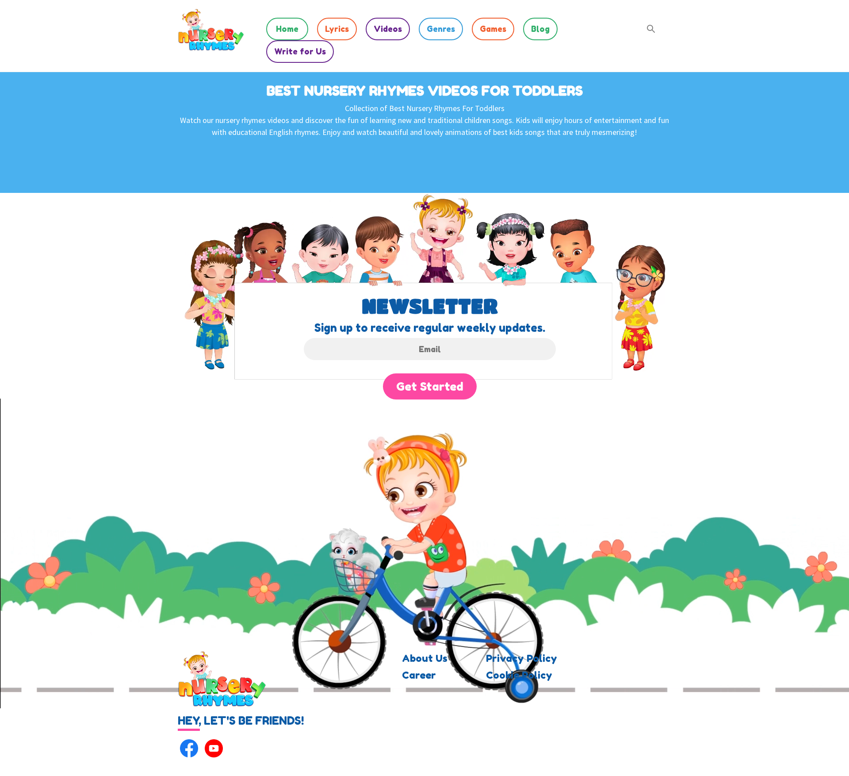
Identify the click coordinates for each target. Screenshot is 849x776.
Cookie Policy (519, 675)
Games (493, 29)
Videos (388, 29)
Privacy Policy (521, 658)
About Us (424, 658)
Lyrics (337, 29)
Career (419, 675)
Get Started (429, 386)
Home (287, 29)
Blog (540, 29)
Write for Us (300, 51)
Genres (441, 29)
